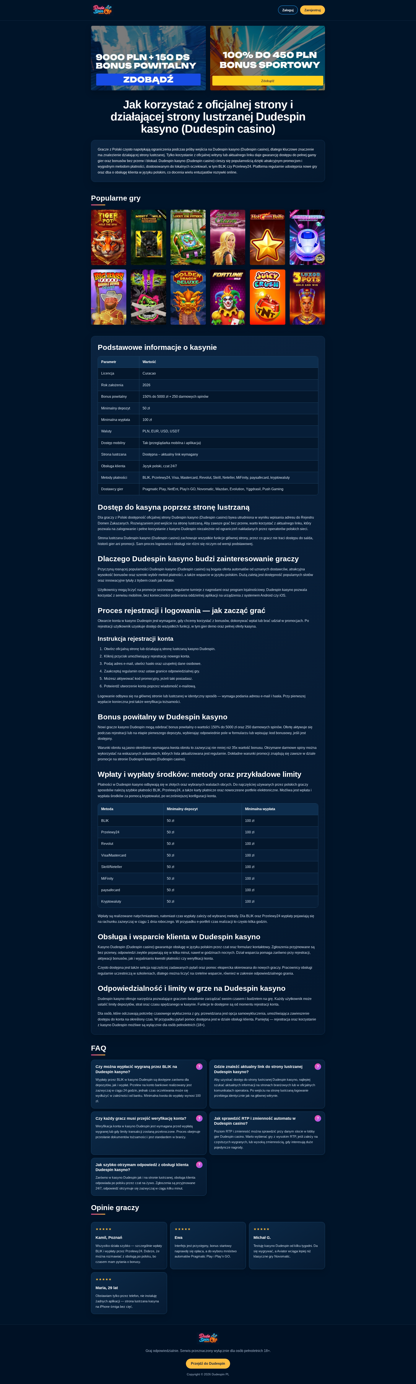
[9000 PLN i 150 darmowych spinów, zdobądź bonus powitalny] (148, 58)
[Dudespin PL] (102, 10)
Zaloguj (288, 10)
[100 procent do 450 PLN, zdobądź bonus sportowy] (267, 58)
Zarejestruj (312, 10)
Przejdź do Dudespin (208, 1363)
